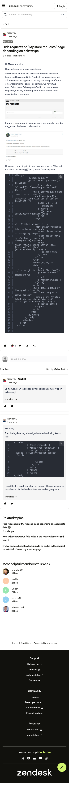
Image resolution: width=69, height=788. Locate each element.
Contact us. (45, 752)
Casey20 (11, 32)
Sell (7, 24)
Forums (35, 696)
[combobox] (34, 14)
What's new (33, 729)
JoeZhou (16, 579)
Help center (33, 664)
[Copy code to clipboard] (60, 176)
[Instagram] (46, 758)
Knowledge (8, 531)
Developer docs (33, 702)
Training (33, 669)
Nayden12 (12, 418)
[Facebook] (28, 758)
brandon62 (17, 569)
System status (33, 674)
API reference (33, 707)
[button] (3, 6)
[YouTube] (40, 758)
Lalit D (15, 588)
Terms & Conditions (21, 643)
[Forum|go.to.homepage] (21, 6)
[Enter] (5, 14)
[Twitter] (23, 758)
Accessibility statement (45, 643)
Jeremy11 (16, 598)
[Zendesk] (34, 774)
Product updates (34, 712)
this (15, 122)
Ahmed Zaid (18, 607)
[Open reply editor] (34, 359)
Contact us (34, 680)
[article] (34, 393)
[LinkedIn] (34, 758)
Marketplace (33, 734)
